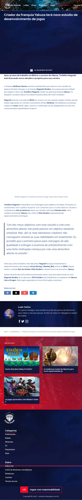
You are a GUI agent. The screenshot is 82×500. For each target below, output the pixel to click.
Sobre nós (9, 466)
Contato (8, 477)
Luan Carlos (24, 307)
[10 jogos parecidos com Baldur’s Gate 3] (21, 386)
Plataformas (63, 5)
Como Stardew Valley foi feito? (18, 369)
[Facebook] (7, 293)
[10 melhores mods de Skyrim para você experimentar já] (60, 356)
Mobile (8, 438)
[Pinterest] (24, 293)
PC (6, 446)
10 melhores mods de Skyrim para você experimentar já (59, 370)
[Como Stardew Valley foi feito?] (21, 356)
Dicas (33, 5)
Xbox (7, 453)
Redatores (9, 474)
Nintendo (9, 442)
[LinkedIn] (33, 293)
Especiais (43, 5)
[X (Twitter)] (16, 293)
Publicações (10, 434)
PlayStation (10, 450)
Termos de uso (11, 481)
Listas (26, 5)
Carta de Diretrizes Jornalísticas (18, 470)
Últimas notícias (14, 5)
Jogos (52, 5)
